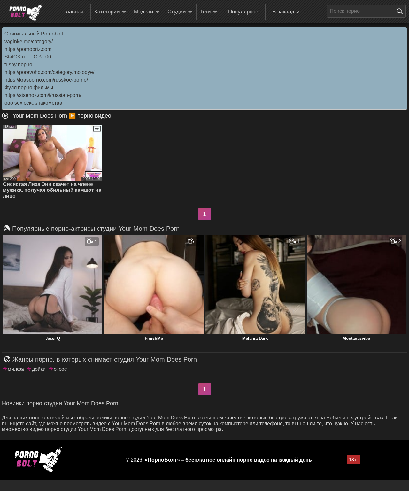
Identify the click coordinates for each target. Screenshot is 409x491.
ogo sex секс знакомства (33, 102)
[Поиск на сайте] (401, 11)
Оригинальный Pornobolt (33, 33)
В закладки (286, 12)
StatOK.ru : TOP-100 (27, 56)
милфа (16, 369)
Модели (143, 12)
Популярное (243, 12)
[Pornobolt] (26, 12)
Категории (107, 12)
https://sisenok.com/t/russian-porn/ (42, 95)
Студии (176, 12)
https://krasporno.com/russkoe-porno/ (46, 79)
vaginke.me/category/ (28, 41)
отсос (60, 369)
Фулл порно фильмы (28, 87)
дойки (39, 369)
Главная (73, 12)
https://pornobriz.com (27, 49)
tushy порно (18, 64)
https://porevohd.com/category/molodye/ (49, 72)
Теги (205, 12)
